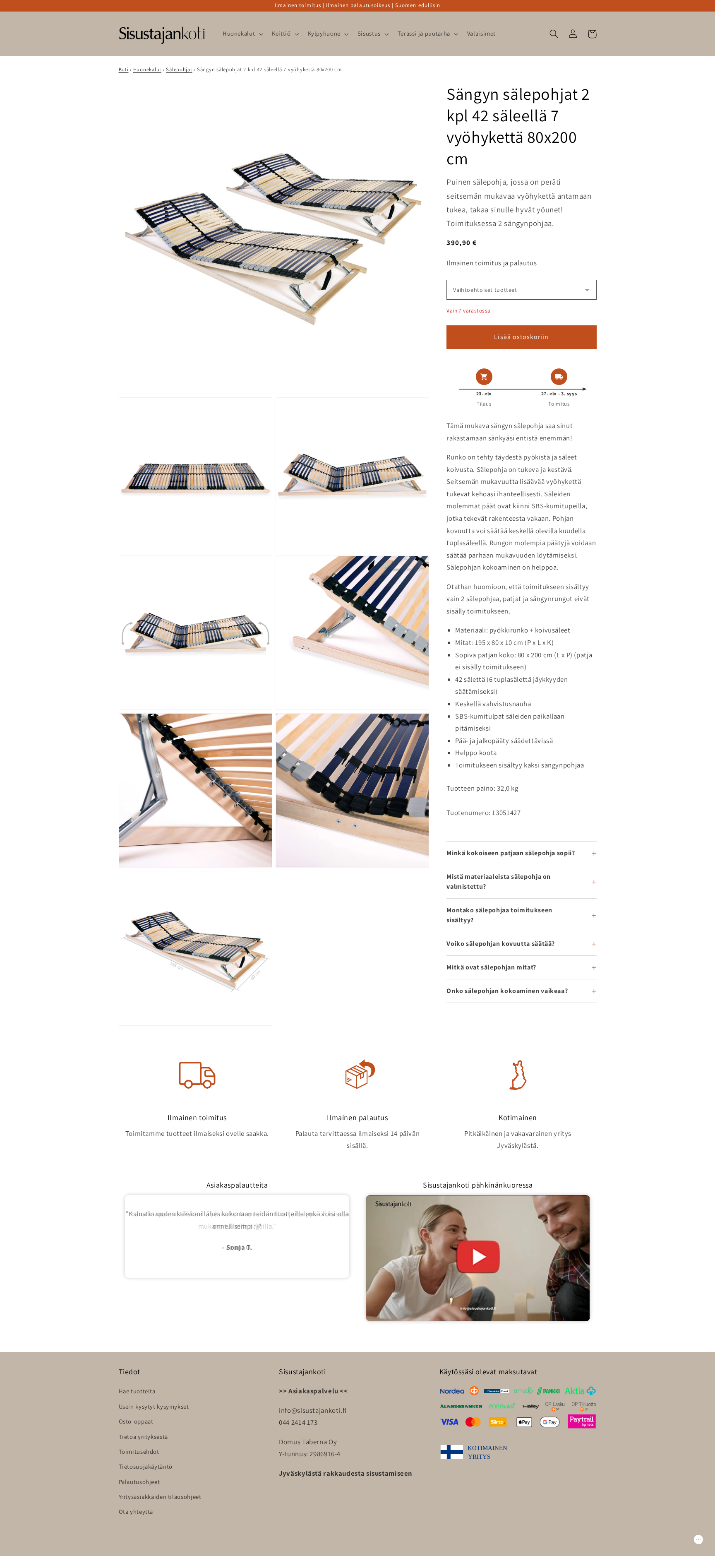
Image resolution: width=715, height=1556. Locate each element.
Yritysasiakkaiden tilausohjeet (160, 1497)
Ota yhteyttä (136, 1511)
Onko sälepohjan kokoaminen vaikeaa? (507, 990)
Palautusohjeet (139, 1482)
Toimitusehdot (139, 1451)
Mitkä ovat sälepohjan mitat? (491, 967)
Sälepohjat (179, 69)
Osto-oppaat (136, 1421)
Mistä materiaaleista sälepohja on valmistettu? (498, 881)
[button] (241, 34)
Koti (124, 69)
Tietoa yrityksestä (143, 1437)
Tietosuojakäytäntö (146, 1466)
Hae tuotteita (137, 1391)
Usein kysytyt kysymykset (154, 1406)
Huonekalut (147, 69)
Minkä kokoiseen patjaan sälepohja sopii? (510, 853)
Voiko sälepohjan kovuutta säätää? (500, 943)
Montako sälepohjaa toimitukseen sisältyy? (499, 915)
